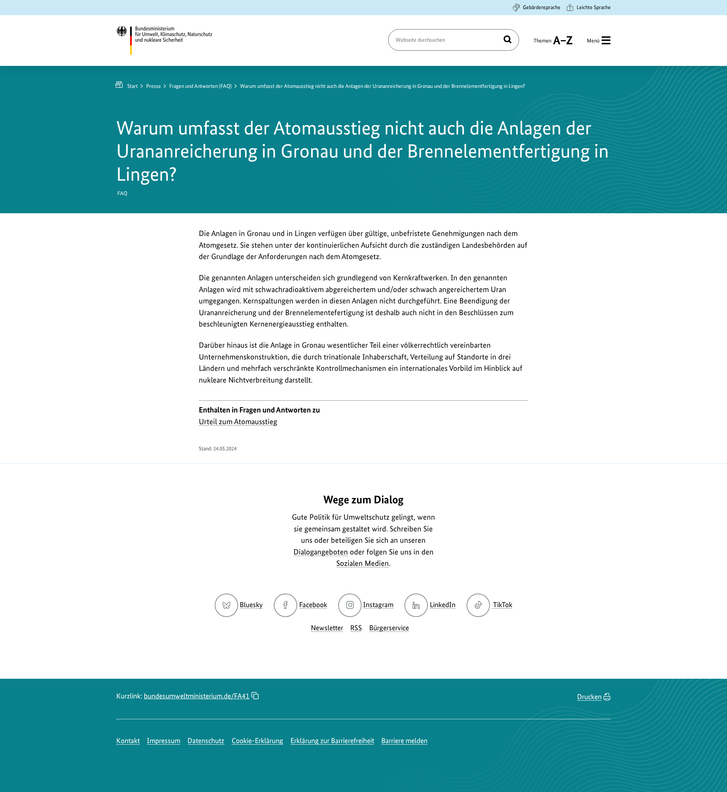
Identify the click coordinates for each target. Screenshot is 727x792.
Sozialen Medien (362, 563)
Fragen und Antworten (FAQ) (200, 86)
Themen (542, 43)
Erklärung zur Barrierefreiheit (332, 740)
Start (132, 86)
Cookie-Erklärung (257, 740)
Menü (593, 40)
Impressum (163, 740)
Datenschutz (205, 740)
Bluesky (251, 604)
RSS (356, 627)
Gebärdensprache (541, 7)
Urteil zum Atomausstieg (238, 421)
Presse (153, 86)
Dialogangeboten (320, 551)
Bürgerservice (389, 627)
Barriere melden (404, 740)
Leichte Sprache (594, 7)
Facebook (313, 604)
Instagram (378, 604)
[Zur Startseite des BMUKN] (170, 40)
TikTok (502, 604)
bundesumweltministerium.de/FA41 (197, 696)
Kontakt (128, 740)
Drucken (589, 696)
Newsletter (327, 627)
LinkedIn (443, 604)
